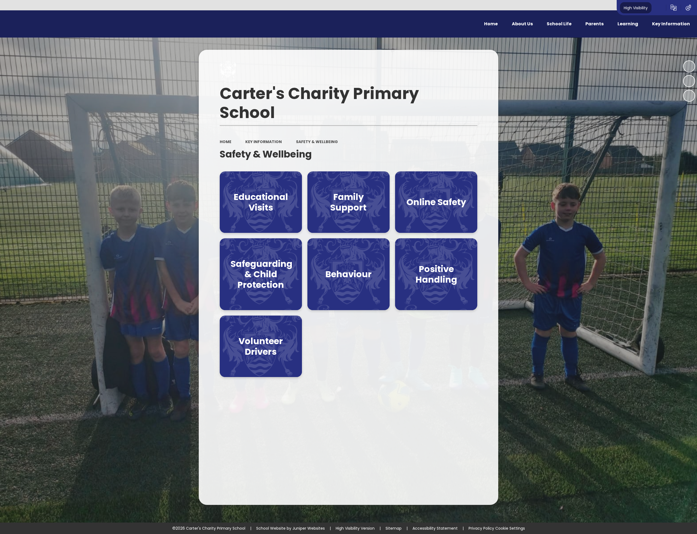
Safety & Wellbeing (317, 141)
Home (225, 141)
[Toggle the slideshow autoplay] (689, 66)
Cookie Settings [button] (510, 528)
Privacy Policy (481, 528)
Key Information (263, 141)
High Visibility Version (355, 528)
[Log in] (688, 7)
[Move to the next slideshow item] (689, 96)
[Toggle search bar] (659, 7)
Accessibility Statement (435, 528)
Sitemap (394, 528)
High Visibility (636, 7)
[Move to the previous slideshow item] (689, 81)
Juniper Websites (308, 528)
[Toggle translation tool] (673, 7)
